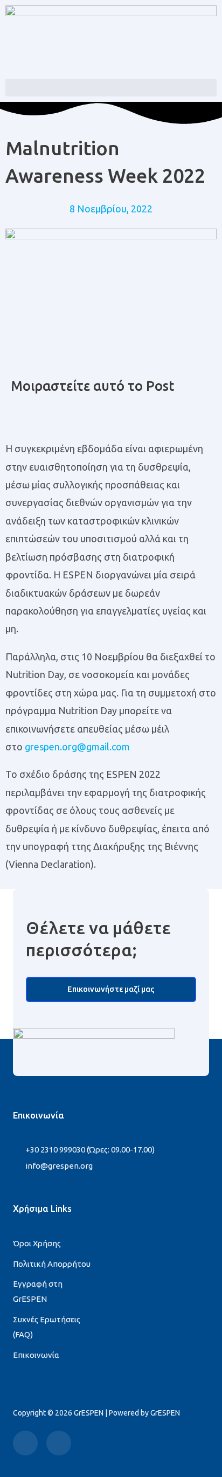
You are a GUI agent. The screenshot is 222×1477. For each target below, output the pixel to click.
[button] (111, 87)
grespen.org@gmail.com (77, 746)
